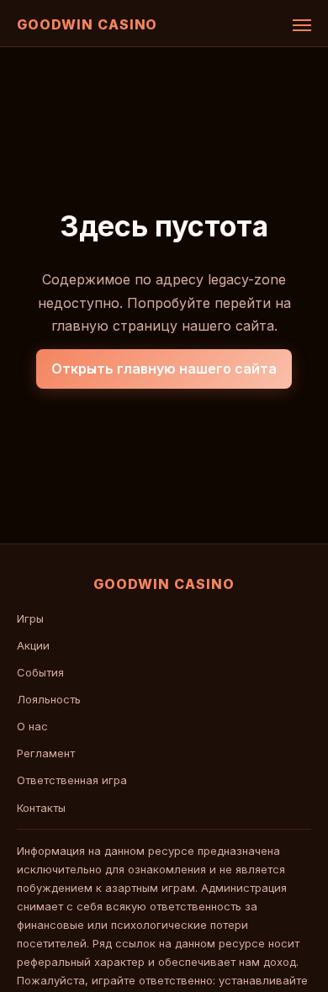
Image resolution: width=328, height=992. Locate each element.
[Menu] (302, 25)
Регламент (46, 753)
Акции (33, 645)
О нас (32, 726)
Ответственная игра (72, 780)
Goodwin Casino (87, 24)
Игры (30, 618)
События (40, 672)
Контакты (41, 807)
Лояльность (49, 699)
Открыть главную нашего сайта (164, 368)
